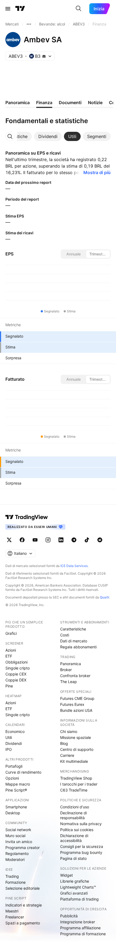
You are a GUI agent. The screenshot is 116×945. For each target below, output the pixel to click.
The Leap (68, 681)
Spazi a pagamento (22, 923)
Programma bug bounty (81, 852)
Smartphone (16, 807)
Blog (64, 743)
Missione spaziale (75, 737)
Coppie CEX (15, 674)
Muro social (15, 835)
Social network (18, 829)
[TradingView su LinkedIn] (61, 540)
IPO (8, 749)
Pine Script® (16, 790)
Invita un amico (18, 841)
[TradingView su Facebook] (22, 540)
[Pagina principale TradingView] (20, 8)
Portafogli (13, 766)
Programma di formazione (83, 933)
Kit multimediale (74, 761)
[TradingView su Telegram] (74, 540)
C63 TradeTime (73, 790)
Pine (9, 686)
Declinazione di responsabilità (73, 815)
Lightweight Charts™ (78, 887)
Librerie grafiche (74, 881)
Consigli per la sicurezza (81, 846)
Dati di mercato (73, 641)
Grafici (11, 633)
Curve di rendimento (23, 772)
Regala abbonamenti (78, 647)
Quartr (104, 597)
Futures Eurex (72, 704)
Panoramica (70, 663)
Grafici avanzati (74, 893)
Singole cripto (17, 668)
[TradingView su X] (9, 540)
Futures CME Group (77, 698)
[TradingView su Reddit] (100, 540)
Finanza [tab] (44, 102)
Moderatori (15, 859)
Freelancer (14, 917)
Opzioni (12, 778)
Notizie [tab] (95, 102)
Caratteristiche (73, 629)
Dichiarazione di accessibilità (74, 838)
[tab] (48, 136)
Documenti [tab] (70, 102)
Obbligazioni (16, 662)
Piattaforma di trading (79, 899)
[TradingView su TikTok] (87, 540)
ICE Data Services (74, 566)
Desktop (12, 813)
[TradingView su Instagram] (48, 540)
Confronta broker (75, 675)
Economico (15, 731)
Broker (66, 669)
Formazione (15, 882)
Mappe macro (17, 784)
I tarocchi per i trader (78, 784)
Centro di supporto (76, 749)
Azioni (10, 650)
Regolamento (17, 853)
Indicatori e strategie (23, 905)
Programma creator (22, 847)
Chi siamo (68, 731)
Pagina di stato (73, 858)
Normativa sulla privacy (81, 823)
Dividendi (13, 743)
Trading (12, 876)
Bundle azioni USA (76, 710)
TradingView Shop (76, 778)
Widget (66, 875)
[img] (44, 56)
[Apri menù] (7, 8)
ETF (8, 656)
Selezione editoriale (22, 888)
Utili (8, 737)
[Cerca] (78, 8)
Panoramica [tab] (17, 102)
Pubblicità (69, 916)
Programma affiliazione (80, 927)
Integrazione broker (77, 922)
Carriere (67, 755)
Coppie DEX (15, 680)
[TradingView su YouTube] (35, 540)
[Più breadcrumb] (28, 24)
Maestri (11, 911)
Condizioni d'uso (74, 807)
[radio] (73, 254)
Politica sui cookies (76, 829)
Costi (64, 635)
